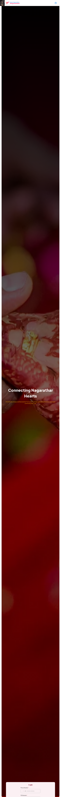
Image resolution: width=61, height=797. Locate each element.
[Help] (55, 3)
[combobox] (23, 791)
